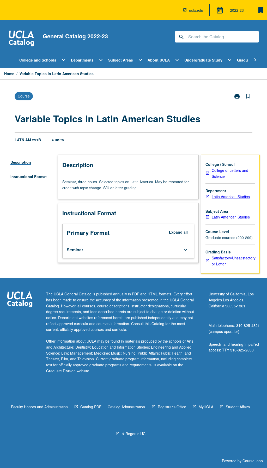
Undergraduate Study (203, 60)
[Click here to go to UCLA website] (20, 300)
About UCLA (159, 60)
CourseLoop (252, 460)
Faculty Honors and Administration (39, 406)
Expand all (178, 232)
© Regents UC (133, 433)
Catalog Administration (126, 406)
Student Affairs (238, 406)
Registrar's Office (172, 406)
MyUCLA (206, 406)
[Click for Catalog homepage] (21, 39)
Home (9, 73)
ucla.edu (196, 10)
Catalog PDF (90, 406)
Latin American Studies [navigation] (231, 196)
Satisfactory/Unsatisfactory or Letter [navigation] (234, 260)
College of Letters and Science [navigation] (230, 173)
